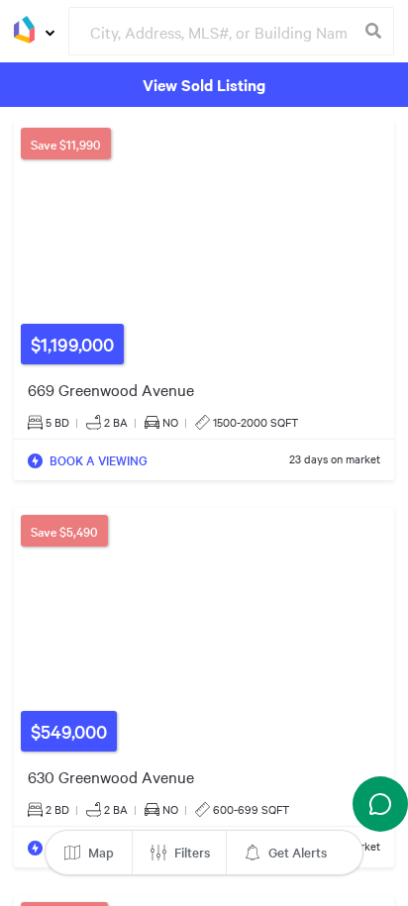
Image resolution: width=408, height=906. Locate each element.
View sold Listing (204, 84)
